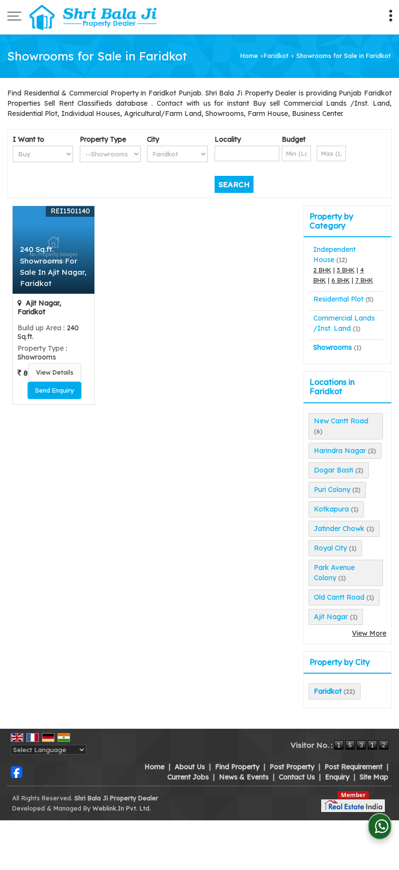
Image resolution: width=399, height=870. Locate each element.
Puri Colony (332, 489)
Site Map (374, 777)
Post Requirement (353, 766)
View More (369, 633)
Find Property (237, 766)
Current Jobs (188, 777)
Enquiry (337, 777)
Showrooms (332, 347)
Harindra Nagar (340, 450)
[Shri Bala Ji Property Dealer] (94, 17)
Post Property (292, 766)
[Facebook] (16, 771)
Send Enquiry (54, 390)
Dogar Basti (333, 470)
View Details (54, 372)
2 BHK (322, 270)
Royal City (330, 548)
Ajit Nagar (331, 616)
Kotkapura (331, 509)
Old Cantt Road (339, 597)
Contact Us (297, 777)
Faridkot (276, 55)
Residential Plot (338, 299)
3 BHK (346, 270)
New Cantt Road (341, 420)
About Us (190, 766)
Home (249, 55)
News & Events (244, 777)
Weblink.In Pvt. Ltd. (121, 808)
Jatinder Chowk (339, 528)
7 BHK (364, 280)
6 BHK (340, 280)
